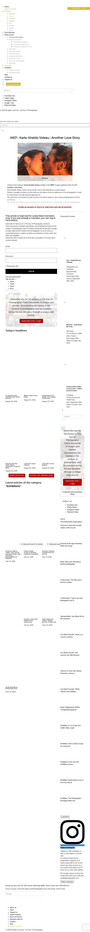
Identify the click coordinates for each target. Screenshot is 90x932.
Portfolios (7, 68)
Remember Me (12, 266)
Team (12, 910)
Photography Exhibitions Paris (21, 44)
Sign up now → (10, 279)
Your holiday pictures (14, 72)
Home (6, 7)
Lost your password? (13, 277)
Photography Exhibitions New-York (22, 46)
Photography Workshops (15, 56)
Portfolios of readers (14, 70)
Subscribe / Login (13, 84)
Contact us (8, 77)
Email (7, 246)
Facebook (9, 96)
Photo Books (12, 63)
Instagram (10, 100)
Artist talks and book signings (16, 60)
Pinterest (10, 105)
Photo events (9, 35)
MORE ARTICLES (17, 475)
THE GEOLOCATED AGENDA (16, 37)
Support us (8, 79)
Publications (12, 18)
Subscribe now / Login (31, 321)
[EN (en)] (74, 6)
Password (9, 256)
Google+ (9, 103)
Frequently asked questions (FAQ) (72, 493)
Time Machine (9, 32)
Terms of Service (16, 917)
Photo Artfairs (12, 49)
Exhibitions (12, 21)
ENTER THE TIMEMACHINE (41, 475)
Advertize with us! (16, 919)
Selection (7, 65)
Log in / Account (10, 9)
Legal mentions (15, 914)
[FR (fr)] (74, 3)
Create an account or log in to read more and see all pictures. (45, 207)
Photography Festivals (15, 51)
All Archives (12, 13)
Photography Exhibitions (15, 39)
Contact (12, 921)
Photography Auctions (15, 53)
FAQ (6, 75)
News (10, 23)
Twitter (9, 98)
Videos (11, 30)
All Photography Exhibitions (20, 42)
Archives (7, 11)
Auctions (11, 28)
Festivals (11, 25)
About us (13, 907)
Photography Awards (14, 58)
